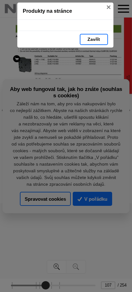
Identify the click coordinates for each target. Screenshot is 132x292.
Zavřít (93, 39)
